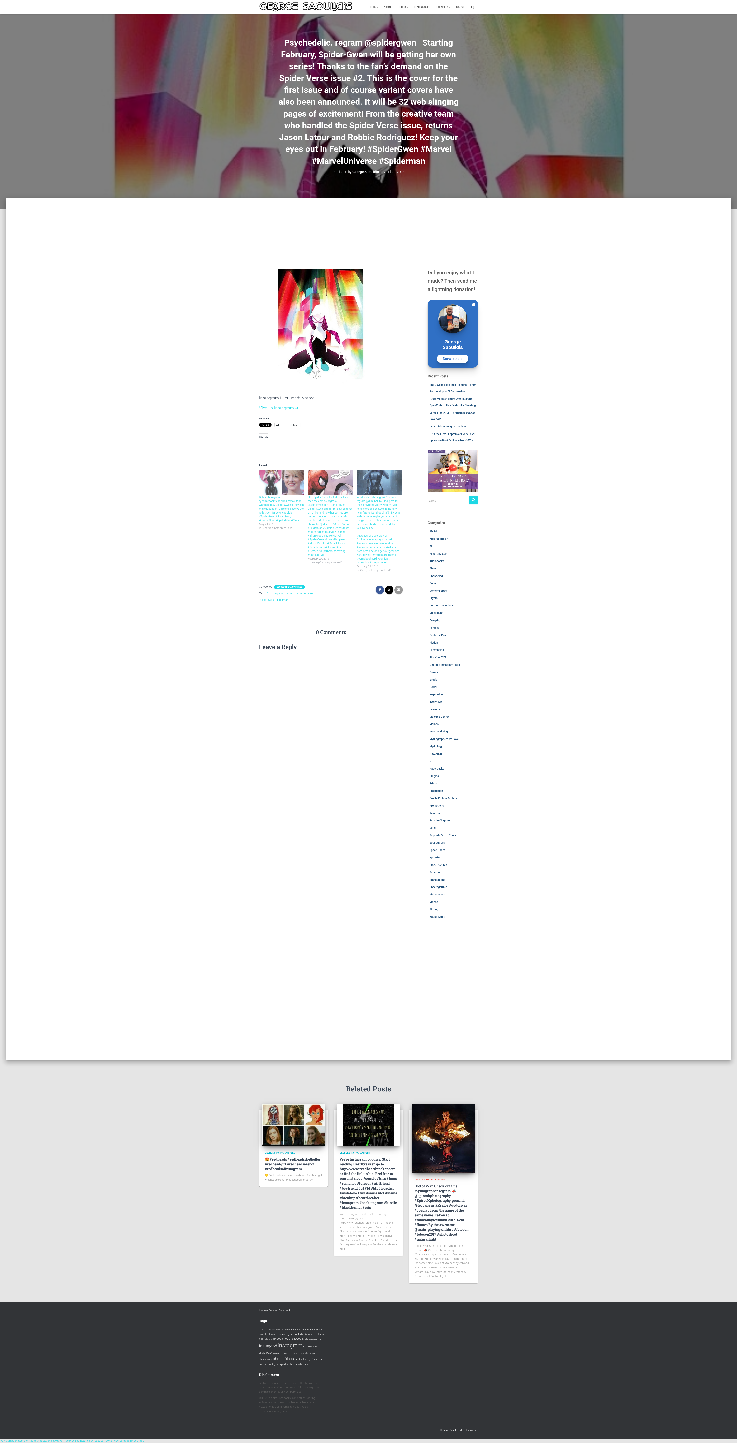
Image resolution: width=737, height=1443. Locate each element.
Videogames (437, 894)
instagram (276, 593)
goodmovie (283, 1338)
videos (307, 1364)
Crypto (434, 598)
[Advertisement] (368, 226)
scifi (289, 1364)
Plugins (434, 776)
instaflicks (317, 1339)
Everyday (435, 620)
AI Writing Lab (438, 553)
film (315, 1334)
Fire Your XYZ (438, 657)
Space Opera (437, 850)
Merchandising (439, 731)
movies (293, 1353)
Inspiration (436, 694)
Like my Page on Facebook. (275, 1310)
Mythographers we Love (444, 739)
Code (433, 583)
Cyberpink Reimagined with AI (448, 426)
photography (265, 1359)
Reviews (435, 813)
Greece (434, 672)
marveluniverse (304, 593)
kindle (262, 1353)
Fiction (434, 642)
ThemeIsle (472, 1430)
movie (284, 1353)
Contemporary (438, 590)
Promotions (437, 805)
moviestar (304, 1353)
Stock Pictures (438, 864)
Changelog (436, 575)
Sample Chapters (440, 820)
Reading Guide (422, 7)
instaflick (307, 1339)
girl (274, 1339)
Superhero (436, 872)
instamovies (310, 1346)
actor (262, 1329)
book (319, 1329)
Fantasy (434, 627)
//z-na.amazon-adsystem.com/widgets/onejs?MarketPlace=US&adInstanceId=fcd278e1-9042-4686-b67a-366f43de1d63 (72, 1440)
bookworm (270, 1334)
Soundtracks (437, 842)
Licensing (442, 7)
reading (263, 1364)
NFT (432, 761)
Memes (434, 724)
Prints (433, 783)
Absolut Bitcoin (439, 538)
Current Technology (442, 605)
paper (313, 1353)
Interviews (436, 701)
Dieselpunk (436, 612)
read (321, 1359)
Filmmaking (437, 649)
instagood (268, 1346)
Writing (434, 909)
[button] (377, 7)
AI (431, 546)
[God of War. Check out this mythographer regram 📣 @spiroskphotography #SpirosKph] (443, 1138)
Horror (433, 686)
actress (271, 1329)
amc (278, 1330)
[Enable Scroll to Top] (729, 1435)
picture (314, 1359)
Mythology (436, 746)
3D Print (434, 531)
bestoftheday (309, 1329)
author (288, 1329)
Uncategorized (438, 887)
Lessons (435, 709)
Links (402, 7)
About (388, 7)
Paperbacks (437, 768)
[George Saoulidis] (305, 7)
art (283, 1329)
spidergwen (267, 599)
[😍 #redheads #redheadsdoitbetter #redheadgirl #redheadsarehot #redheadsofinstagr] (293, 1125)
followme (268, 1339)
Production (436, 790)
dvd (302, 1334)
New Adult (436, 753)
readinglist (273, 1364)
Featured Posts (439, 635)
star (294, 1364)
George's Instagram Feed (289, 587)
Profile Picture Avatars (443, 798)
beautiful (297, 1329)
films (321, 1334)
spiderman (282, 599)
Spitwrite (435, 857)
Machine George (440, 716)
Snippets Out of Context (444, 835)
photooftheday (285, 1358)
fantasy (308, 1334)
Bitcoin (434, 568)
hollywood (297, 1338)
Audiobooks (437, 560)
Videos (434, 902)
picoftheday (304, 1359)
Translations (437, 879)
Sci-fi (433, 827)
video (300, 1364)
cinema (281, 1334)
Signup (460, 7)
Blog (373, 7)
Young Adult (437, 916)
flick (261, 1339)
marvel (289, 593)
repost (282, 1364)
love (269, 1353)
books (262, 1334)
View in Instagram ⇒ (279, 408)
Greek (433, 679)
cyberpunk (293, 1334)
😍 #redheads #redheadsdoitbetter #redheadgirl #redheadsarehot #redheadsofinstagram (292, 1164)
